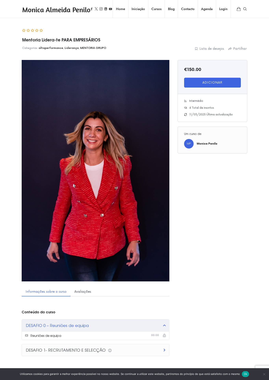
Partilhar (240, 49)
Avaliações (82, 292)
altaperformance (51, 48)
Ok (245, 373)
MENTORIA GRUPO (93, 48)
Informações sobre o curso (46, 292)
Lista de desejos (211, 49)
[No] (264, 374)
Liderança (72, 48)
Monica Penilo (207, 143)
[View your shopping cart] (239, 9)
